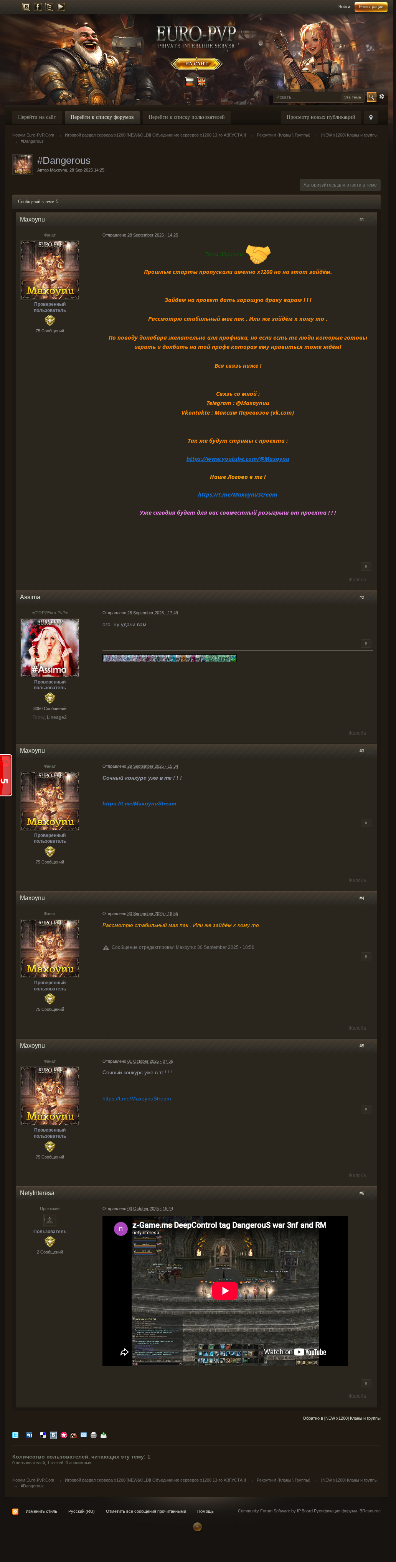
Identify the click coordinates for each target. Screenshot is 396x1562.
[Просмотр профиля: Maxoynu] (49, 269)
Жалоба (357, 579)
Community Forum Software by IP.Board (275, 1511)
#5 (362, 1046)
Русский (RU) (81, 1511)
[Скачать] (104, 1434)
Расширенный (382, 96)
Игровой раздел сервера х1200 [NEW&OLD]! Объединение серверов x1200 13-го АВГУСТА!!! (155, 1480)
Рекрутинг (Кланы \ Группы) (283, 1480)
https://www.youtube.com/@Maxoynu (237, 458)
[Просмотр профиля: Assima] (49, 647)
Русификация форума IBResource (347, 1511)
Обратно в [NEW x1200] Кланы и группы (342, 1418)
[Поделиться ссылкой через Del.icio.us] (43, 1434)
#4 (362, 898)
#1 (362, 219)
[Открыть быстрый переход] (371, 117)
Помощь (205, 1511)
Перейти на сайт (37, 117)
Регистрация (371, 6)
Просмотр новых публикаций (321, 117)
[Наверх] (196, 1526)
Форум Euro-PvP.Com (33, 1480)
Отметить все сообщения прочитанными (146, 1511)
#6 (362, 1193)
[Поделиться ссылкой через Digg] (29, 1434)
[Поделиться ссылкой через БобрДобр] (74, 1434)
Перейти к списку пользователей (186, 117)
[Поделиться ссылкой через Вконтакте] (53, 1434)
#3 (362, 750)
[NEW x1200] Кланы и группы (349, 1480)
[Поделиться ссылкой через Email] (84, 1434)
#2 (362, 597)
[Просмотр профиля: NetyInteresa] (49, 1220)
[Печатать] (94, 1434)
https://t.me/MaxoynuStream (237, 494)
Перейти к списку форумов (102, 117)
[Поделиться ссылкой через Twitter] (15, 1434)
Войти (344, 6)
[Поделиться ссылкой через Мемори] (64, 1434)
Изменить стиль (41, 1511)
